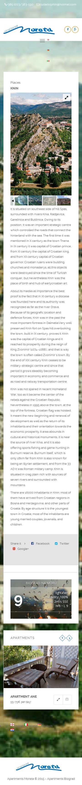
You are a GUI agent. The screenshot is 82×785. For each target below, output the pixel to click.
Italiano (33, 726)
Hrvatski (19, 731)
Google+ (23, 548)
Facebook (43, 543)
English (19, 726)
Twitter (64, 543)
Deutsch (47, 726)
